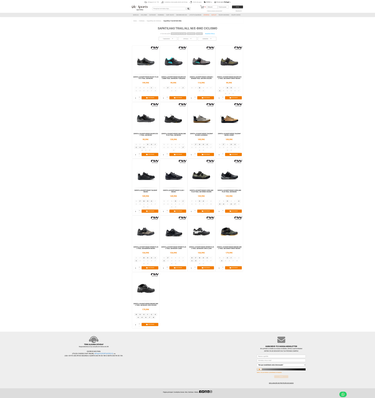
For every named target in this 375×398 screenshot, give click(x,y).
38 (140, 87)
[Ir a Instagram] (211, 392)
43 (136, 90)
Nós (186, 392)
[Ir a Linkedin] (208, 392)
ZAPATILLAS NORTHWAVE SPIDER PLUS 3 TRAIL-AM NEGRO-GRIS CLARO (201, 247)
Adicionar (151, 97)
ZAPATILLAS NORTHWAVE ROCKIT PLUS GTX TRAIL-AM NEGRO (145, 77)
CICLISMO (144, 15)
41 (151, 87)
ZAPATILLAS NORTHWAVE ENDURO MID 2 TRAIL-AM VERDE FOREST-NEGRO (229, 247)
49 (229, 93)
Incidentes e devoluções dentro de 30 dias (176, 2)
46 (147, 90)
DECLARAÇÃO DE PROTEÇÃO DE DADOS (281, 383)
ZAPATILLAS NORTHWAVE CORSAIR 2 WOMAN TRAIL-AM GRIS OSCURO (201, 77)
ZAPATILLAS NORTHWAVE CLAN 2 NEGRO (173, 191)
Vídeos (196, 392)
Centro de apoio (197, 2)
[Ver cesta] (202, 7)
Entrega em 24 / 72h (153, 2)
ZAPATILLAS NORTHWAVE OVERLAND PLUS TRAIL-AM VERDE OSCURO (201, 191)
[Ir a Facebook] (200, 392)
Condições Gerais (179, 392)
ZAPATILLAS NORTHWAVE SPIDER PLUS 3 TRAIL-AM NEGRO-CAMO (173, 247)
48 (155, 90)
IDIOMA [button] (208, 2)
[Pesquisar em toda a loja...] (188, 8)
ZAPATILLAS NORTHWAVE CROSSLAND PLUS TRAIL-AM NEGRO (173, 134)
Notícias (190, 392)
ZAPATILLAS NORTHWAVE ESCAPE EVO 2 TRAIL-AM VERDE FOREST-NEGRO (229, 77)
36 (164, 87)
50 (233, 93)
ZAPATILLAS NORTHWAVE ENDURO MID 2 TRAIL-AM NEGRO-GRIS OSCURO (145, 304)
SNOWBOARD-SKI (181, 15)
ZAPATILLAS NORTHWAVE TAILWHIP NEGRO (145, 191)
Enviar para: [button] (222, 2)
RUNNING (161, 15)
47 (151, 90)
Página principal (168, 392)
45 (144, 90)
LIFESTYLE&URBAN (195, 15)
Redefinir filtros (210, 33)
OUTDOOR (152, 15)
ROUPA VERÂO (236, 15)
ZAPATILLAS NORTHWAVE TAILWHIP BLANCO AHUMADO (201, 134)
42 (155, 87)
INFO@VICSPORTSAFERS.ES (103, 353)
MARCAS (136, 15)
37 (136, 87)
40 (147, 87)
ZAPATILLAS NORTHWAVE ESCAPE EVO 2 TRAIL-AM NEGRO (145, 134)
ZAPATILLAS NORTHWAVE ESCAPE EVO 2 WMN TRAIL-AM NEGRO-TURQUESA (173, 77)
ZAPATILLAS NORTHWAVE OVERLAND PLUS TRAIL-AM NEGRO (229, 191)
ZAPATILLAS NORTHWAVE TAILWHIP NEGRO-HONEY (229, 134)
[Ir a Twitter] (203, 392)
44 (140, 90)
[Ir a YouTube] (205, 392)
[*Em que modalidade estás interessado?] (281, 364)
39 (144, 87)
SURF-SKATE (170, 15)
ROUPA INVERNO (224, 15)
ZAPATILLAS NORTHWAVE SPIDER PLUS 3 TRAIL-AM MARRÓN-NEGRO (145, 247)
